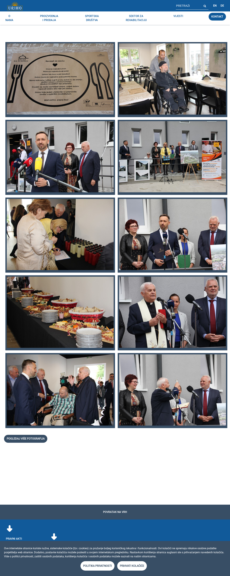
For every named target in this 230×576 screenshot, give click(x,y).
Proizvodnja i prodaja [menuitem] (49, 18)
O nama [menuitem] (9, 18)
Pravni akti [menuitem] (14, 538)
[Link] (15, 6)
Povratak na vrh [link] (115, 512)
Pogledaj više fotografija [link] (26, 438)
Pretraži (204, 5)
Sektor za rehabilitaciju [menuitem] (136, 18)
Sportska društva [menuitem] (92, 18)
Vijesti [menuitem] (178, 16)
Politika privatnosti (97, 565)
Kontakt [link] (217, 16)
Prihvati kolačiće (132, 565)
